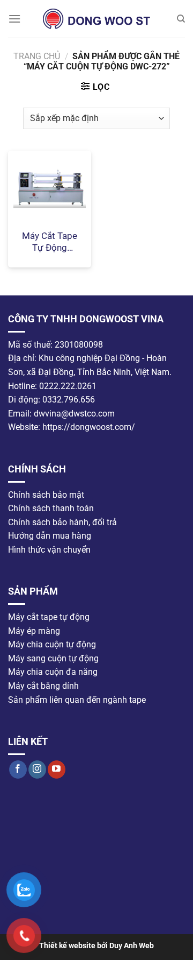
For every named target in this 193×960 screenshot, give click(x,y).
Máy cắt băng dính (43, 686)
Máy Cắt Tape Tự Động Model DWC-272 (49, 241)
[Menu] (14, 18)
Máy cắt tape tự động (49, 617)
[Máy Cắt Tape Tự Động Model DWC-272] (49, 187)
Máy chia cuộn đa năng (53, 672)
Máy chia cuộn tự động (52, 644)
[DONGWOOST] (96, 19)
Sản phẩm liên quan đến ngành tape (77, 699)
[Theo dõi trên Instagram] (37, 769)
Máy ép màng (34, 630)
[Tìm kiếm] (181, 19)
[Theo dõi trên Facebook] (18, 769)
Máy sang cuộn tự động (53, 658)
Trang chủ (36, 56)
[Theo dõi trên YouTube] (56, 769)
